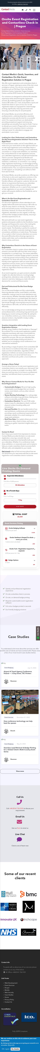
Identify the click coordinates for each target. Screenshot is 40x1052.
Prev (4, 59)
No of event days (13, 491)
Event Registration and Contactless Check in (14, 33)
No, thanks (15, 1049)
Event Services (25, 31)
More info (11, 1045)
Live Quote (37, 631)
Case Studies (9, 995)
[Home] (8, 9)
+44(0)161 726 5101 (22, 4)
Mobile (7, 990)
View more (20, 771)
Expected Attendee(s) (15, 476)
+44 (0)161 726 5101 (16, 808)
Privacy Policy (9, 999)
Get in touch (6, 451)
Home (7, 997)
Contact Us (8, 1002)
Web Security (9, 992)
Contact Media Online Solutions (10, 31)
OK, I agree (5, 1049)
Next (36, 59)
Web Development (11, 983)
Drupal (7, 988)
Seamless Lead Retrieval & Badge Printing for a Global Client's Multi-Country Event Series (20, 750)
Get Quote (20, 506)
